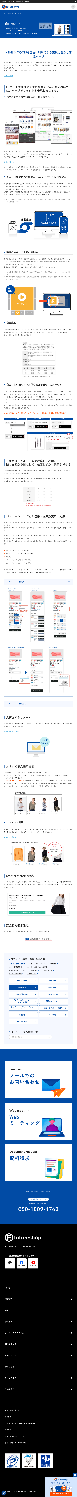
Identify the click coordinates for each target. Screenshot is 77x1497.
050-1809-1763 (38, 1209)
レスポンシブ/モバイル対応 (52, 1008)
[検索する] (49, 1037)
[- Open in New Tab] (12, 1467)
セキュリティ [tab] (47, 970)
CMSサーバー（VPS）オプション (22, 1008)
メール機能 (53, 1015)
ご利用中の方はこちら (28, 1246)
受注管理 (22, 1015)
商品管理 (52, 981)
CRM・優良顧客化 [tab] (15, 967)
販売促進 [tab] (53, 964)
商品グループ (52, 987)
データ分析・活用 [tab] (15, 974)
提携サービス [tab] (31, 974)
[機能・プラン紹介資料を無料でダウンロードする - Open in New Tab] (61, 1487)
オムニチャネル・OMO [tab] (17, 970)
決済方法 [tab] (34, 970)
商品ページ (22, 987)
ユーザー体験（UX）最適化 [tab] (37, 967)
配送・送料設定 (22, 994)
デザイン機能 (8, 76)
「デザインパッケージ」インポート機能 (22, 1001)
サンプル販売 (22, 1022)
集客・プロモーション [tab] (37, 964)
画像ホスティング (10, 162)
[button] (72, 1)
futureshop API (52, 994)
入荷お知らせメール (11, 731)
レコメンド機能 (9, 837)
